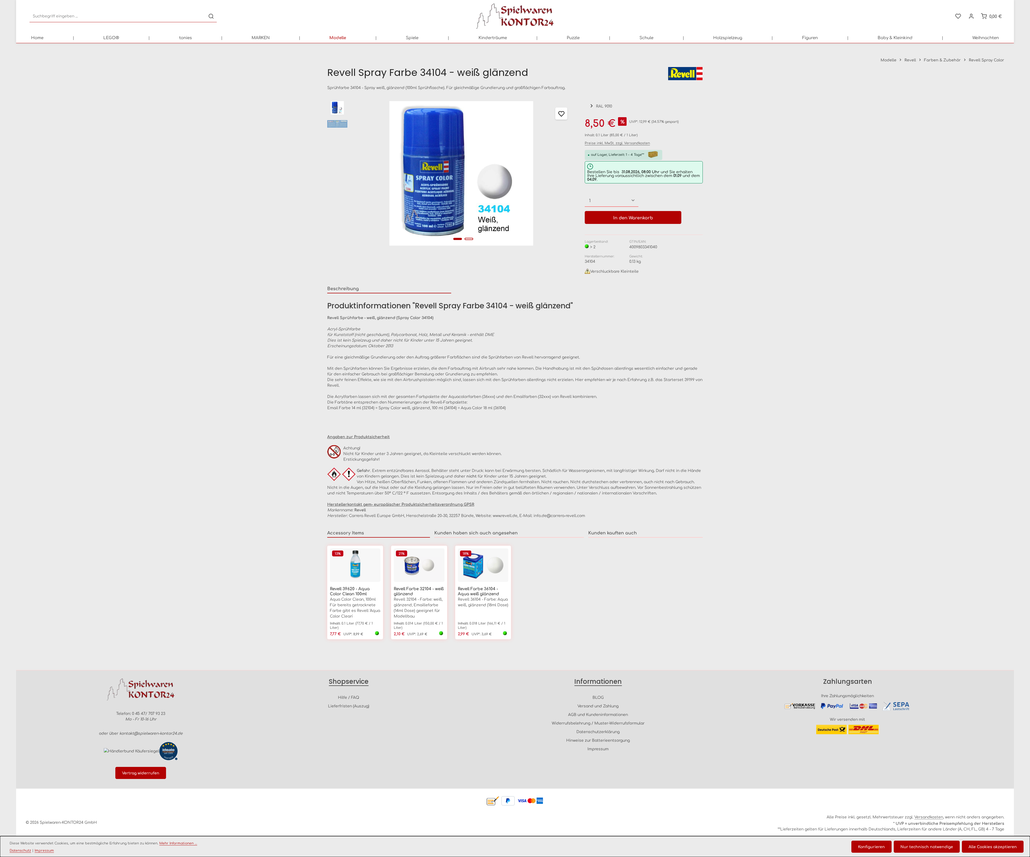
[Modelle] (337, 37)
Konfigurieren (871, 846)
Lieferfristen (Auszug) (348, 705)
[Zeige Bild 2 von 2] (469, 239)
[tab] (389, 288)
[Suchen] (211, 16)
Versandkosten (928, 816)
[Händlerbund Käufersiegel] (131, 751)
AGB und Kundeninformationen (598, 714)
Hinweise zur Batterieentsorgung (598, 740)
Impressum (598, 748)
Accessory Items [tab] (345, 532)
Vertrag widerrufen (140, 772)
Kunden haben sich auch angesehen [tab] (476, 532)
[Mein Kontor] (971, 16)
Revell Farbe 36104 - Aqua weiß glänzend (478, 591)
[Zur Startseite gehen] (515, 16)
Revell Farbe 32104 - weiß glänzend (419, 591)
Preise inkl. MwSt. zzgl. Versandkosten (617, 143)
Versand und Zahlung (598, 705)
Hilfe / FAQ (348, 697)
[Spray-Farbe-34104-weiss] (461, 173)
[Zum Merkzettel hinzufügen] (561, 114)
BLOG (598, 697)
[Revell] (685, 73)
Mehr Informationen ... (178, 843)
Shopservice (349, 681)
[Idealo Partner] (168, 751)
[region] (450, 173)
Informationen (598, 681)
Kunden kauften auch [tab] (612, 532)
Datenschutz (20, 850)
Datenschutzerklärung (598, 731)
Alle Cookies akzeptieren (993, 846)
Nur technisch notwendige (926, 846)
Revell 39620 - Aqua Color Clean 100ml (350, 591)
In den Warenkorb (633, 217)
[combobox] (118, 16)
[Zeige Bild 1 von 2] (457, 239)
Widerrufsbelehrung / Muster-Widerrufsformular (598, 723)
